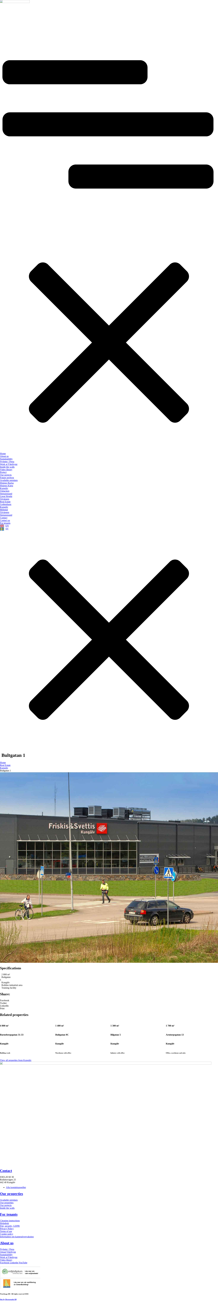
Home (3, 762)
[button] (109, 1000)
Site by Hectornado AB (8, 1299)
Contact (6, 1171)
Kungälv (4, 768)
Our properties (11, 1194)
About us (6, 1243)
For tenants (8, 1214)
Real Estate (5, 765)
